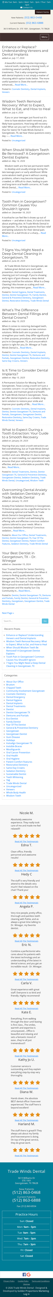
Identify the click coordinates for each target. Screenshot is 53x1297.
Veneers (6, 92)
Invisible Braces (14, 746)
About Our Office (20, 535)
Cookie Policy (23, 1281)
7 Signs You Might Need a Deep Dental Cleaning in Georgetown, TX (22, 253)
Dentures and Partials (17, 715)
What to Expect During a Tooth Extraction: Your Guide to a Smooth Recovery (25, 433)
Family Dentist (39, 294)
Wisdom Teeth (37, 480)
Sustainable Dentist (16, 774)
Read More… (21, 84)
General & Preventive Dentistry (16, 297)
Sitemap (26, 1284)
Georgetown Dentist (19, 358)
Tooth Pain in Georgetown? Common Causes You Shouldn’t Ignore (24, 205)
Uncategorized (18, 140)
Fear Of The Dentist (16, 724)
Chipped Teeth (13, 687)
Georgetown (16, 414)
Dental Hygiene (19, 292)
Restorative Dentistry (19, 300)
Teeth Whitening (14, 777)
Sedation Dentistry (30, 477)
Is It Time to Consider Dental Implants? (25, 372)
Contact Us (27, 7)
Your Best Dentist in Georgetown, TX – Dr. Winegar (19, 557)
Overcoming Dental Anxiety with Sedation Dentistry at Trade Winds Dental (24, 493)
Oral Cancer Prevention (18, 752)
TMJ (8, 780)
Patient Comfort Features (19, 761)
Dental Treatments (35, 292)
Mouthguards (13, 749)
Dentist (5, 294)
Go (45, 621)
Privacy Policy (9, 1281)
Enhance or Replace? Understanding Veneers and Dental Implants (25, 51)
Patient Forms (42, 12)
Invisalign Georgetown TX (19, 743)
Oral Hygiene (12, 758)
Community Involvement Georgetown (25, 690)
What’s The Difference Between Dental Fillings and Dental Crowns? (25, 314)
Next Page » (8, 613)
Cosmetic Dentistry (20, 89)
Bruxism (10, 684)
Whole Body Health (16, 792)
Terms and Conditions (41, 1281)
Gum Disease (13, 737)
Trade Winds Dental (39, 300)
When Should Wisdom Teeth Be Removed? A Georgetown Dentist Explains (26, 153)
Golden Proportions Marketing (33, 1290)
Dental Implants (38, 89)
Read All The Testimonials (26, 841)
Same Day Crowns (10, 360)
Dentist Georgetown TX (20, 294)
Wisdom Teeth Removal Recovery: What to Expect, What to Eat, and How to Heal (26, 105)
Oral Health (12, 755)
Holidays (10, 740)
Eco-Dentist (12, 718)
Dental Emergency (15, 697)
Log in (27, 1294)
